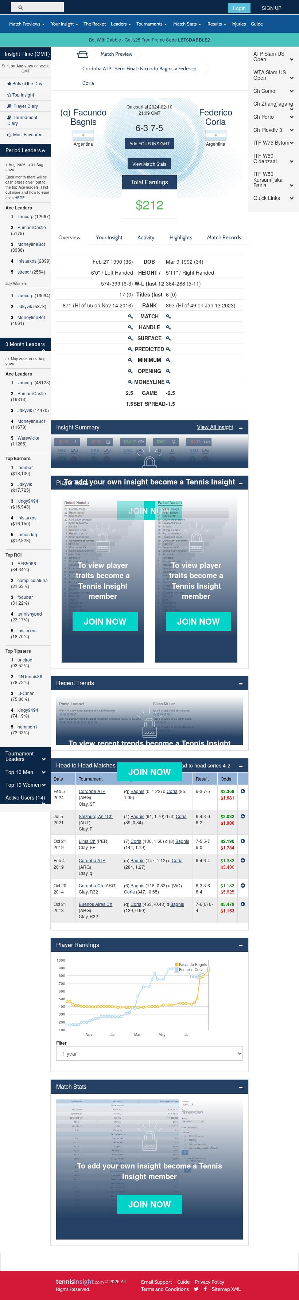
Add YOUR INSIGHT (149, 143)
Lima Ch (87, 841)
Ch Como (264, 91)
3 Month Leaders (25, 344)
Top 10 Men (19, 772)
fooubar (25, 467)
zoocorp (26, 216)
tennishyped (30, 613)
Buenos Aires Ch (95, 904)
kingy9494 (28, 501)
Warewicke (28, 438)
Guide (257, 24)
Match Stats (185, 24)
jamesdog (27, 534)
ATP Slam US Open (268, 56)
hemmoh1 (28, 726)
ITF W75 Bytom (271, 142)
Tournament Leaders (19, 756)
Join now (105, 621)
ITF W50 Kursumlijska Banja (268, 179)
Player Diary (24, 106)
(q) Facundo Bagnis (83, 116)
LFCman (26, 693)
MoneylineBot (31, 244)
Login (239, 8)
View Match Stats (149, 164)
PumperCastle (32, 227)
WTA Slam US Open (269, 75)
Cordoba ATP (92, 791)
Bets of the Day (26, 83)
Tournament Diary (22, 120)
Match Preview (116, 54)
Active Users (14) (25, 797)
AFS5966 (27, 563)
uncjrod (25, 659)
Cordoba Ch (91, 885)
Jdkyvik (25, 306)
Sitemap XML (226, 1289)
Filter (61, 1043)
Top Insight (22, 94)
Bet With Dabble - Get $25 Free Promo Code (149, 39)
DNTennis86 (30, 676)
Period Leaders (23, 150)
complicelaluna (33, 580)
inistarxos (27, 261)
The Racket (95, 24)
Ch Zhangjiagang (273, 103)
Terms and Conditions (165, 1289)
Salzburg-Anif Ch (96, 816)
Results (214, 24)
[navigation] (25, 429)
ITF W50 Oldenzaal (265, 158)
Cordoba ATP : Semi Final (139, 75)
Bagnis (137, 791)
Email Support (156, 1282)
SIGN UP (271, 7)
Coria (172, 791)
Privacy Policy (209, 1282)
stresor (24, 271)
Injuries (239, 24)
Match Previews (24, 24)
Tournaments (149, 24)
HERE (20, 197)
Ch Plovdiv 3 (267, 130)
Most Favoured (27, 134)
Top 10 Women (23, 785)
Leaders (119, 24)
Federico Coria (215, 116)
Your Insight (62, 24)
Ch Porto (263, 116)
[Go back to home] (85, 54)
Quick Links (266, 198)
